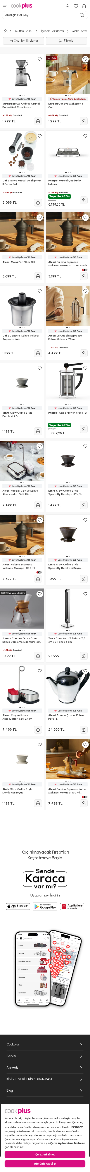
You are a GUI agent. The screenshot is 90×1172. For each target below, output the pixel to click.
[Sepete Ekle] (38, 803)
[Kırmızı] (83, 797)
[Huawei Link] (72, 906)
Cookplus (13, 1044)
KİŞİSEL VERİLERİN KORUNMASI (29, 1079)
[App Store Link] (18, 906)
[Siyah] (84, 797)
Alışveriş (12, 1067)
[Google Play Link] (45, 906)
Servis (11, 1056)
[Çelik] (86, 797)
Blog (10, 1091)
